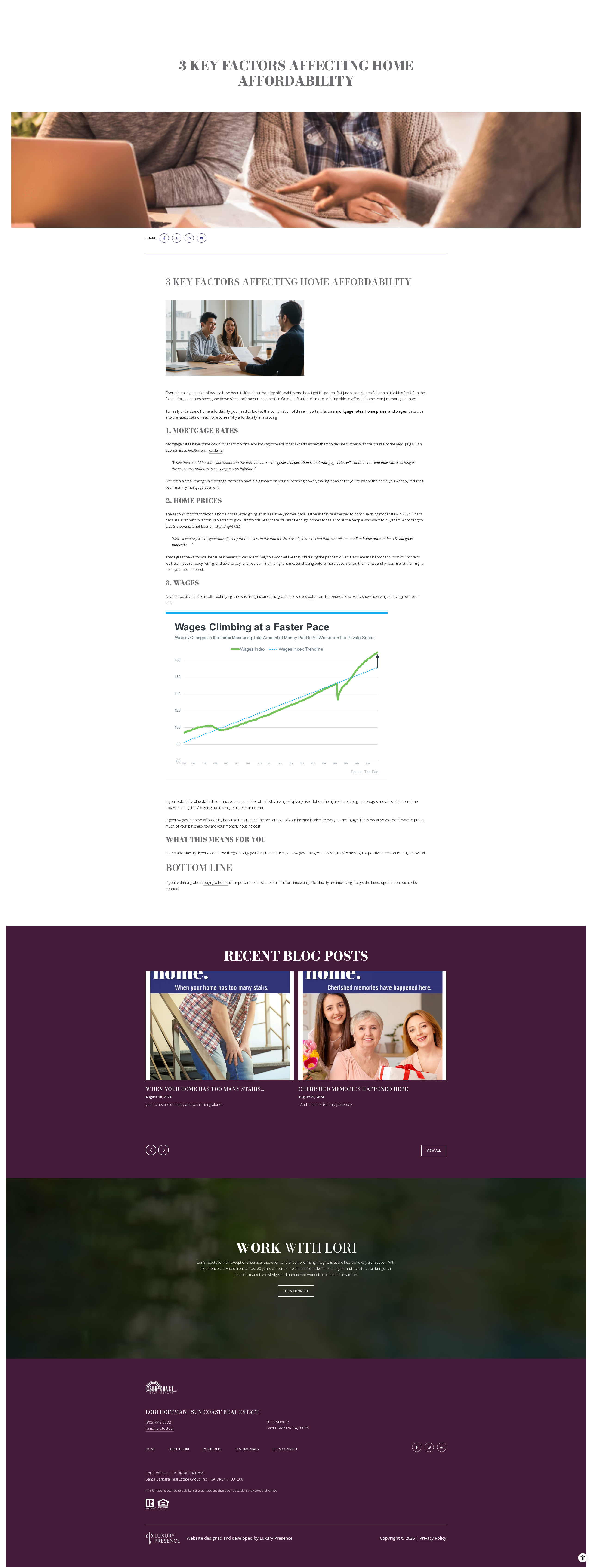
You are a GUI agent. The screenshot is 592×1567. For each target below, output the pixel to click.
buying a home (216, 882)
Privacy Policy (432, 1538)
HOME (150, 1449)
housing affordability (278, 392)
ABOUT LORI (179, 1449)
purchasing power (301, 481)
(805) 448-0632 (158, 1422)
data (311, 596)
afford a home (363, 398)
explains (215, 450)
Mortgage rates (178, 444)
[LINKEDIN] (441, 1447)
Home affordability (181, 853)
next (163, 1150)
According (410, 520)
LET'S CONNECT (285, 1449)
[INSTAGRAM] (429, 1447)
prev (151, 1150)
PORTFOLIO (212, 1449)
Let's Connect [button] (296, 1291)
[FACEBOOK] (416, 1447)
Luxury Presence (276, 1538)
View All (434, 1150)
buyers (408, 853)
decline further (346, 444)
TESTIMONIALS (247, 1449)
